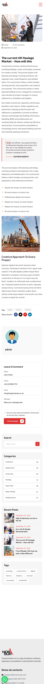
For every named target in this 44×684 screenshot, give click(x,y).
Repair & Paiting (22, 492)
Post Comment (12, 421)
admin (6, 45)
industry (19, 576)
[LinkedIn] (30, 314)
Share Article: (7, 314)
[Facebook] (16, 314)
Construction (22, 474)
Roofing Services (22, 498)
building (9, 571)
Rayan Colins (22, 486)
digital (10, 310)
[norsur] (5, 4)
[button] (4, 679)
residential (23, 580)
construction (21, 571)
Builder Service (22, 468)
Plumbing (22, 480)
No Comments (19, 45)
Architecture (22, 462)
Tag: (3, 310)
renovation (10, 580)
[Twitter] (20, 314)
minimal (27, 310)
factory (18, 310)
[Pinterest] (25, 314)
